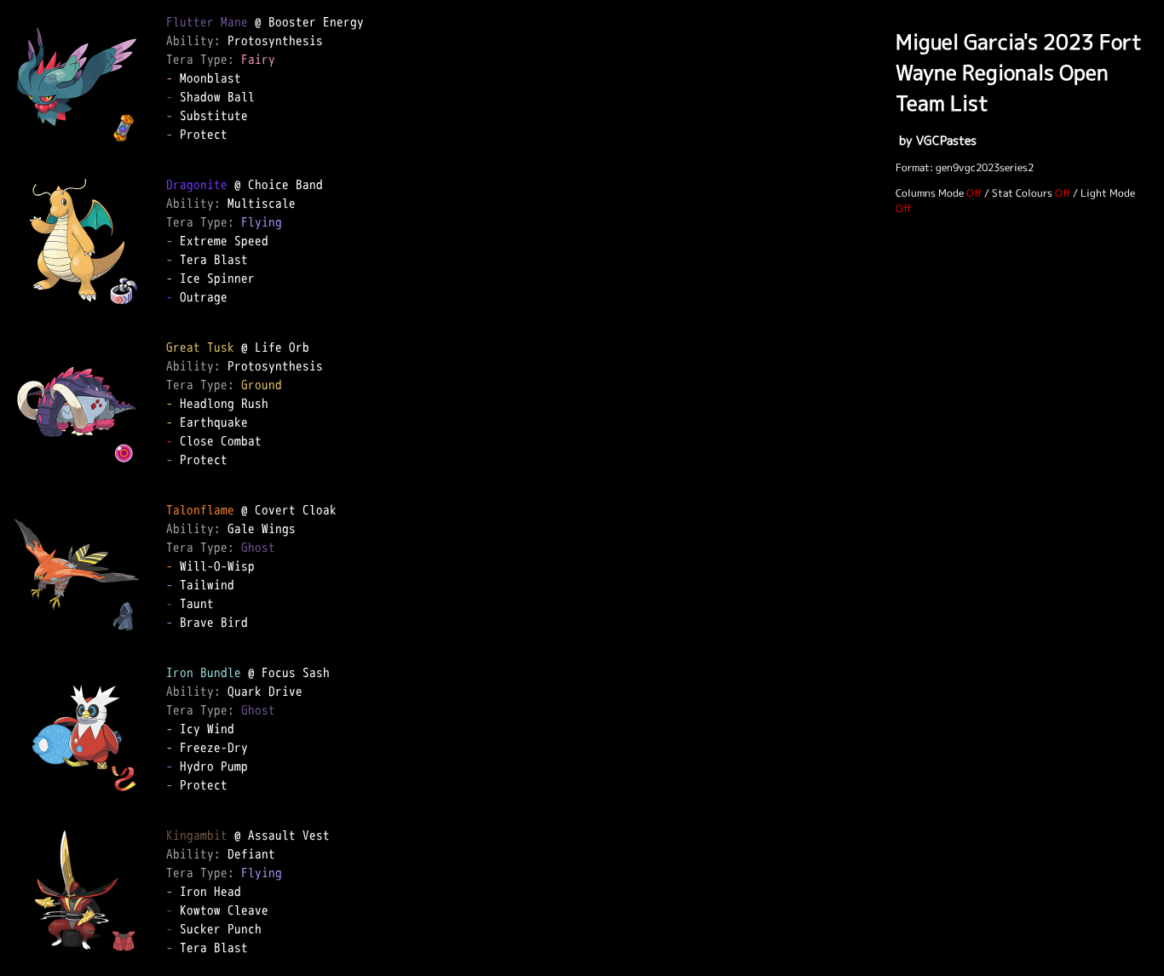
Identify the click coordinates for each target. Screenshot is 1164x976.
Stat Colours (1022, 193)
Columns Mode (930, 193)
